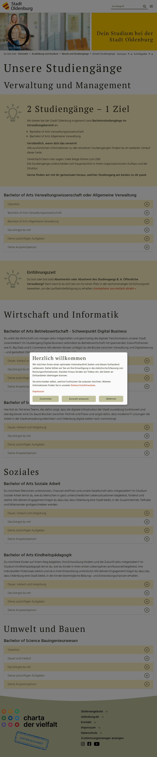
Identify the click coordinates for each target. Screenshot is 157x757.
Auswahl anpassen (79, 399)
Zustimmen (46, 399)
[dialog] (78, 378)
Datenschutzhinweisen (83, 385)
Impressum (38, 391)
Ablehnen (111, 399)
